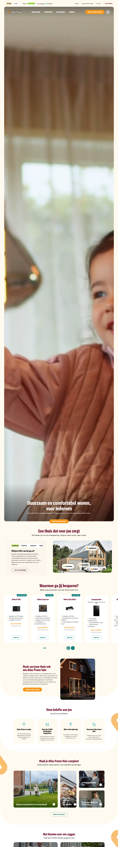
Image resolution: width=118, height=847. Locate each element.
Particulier (9, 3)
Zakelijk (15, 3)
